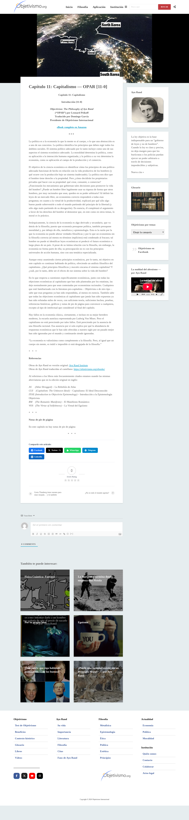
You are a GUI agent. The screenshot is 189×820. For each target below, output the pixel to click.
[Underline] (41, 534)
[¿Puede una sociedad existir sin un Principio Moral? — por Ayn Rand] (98, 681)
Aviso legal (148, 773)
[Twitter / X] (24, 776)
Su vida (62, 725)
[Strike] (45, 534)
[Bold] (33, 534)
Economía (148, 725)
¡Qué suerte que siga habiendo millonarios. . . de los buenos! (43, 669)
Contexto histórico (25, 738)
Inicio (69, 6)
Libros (18, 751)
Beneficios (20, 732)
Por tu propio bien (35, 622)
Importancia (64, 732)
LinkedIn (38, 457)
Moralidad (148, 738)
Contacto (147, 760)
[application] (147, 286)
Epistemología (107, 732)
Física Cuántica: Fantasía (40, 576)
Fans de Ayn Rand (67, 757)
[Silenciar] (156, 294)
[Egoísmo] (98, 635)
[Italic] (37, 534)
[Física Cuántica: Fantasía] (45, 590)
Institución (116, 6)
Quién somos (149, 753)
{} (68, 534)
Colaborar (148, 766)
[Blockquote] (56, 534)
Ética (103, 738)
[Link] (64, 534)
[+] (71, 534)
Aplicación (99, 6)
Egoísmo (83, 622)
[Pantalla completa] (161, 294)
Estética (104, 751)
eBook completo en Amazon (71, 127)
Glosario (19, 745)
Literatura (63, 738)
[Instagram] (40, 776)
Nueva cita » (137, 172)
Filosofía (82, 6)
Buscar (164, 7)
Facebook (38, 450)
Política (104, 745)
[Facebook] (17, 776)
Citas (60, 751)
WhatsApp (74, 450)
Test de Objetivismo (25, 725)
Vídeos (18, 757)
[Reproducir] (137, 294)
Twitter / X (56, 450)
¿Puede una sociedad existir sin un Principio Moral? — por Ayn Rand (98, 671)
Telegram (92, 450)
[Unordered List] (53, 534)
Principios (105, 757)
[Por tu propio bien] (45, 635)
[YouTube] (32, 776)
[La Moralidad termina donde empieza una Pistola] (98, 590)
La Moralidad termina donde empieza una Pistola (95, 578)
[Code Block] (60, 534)
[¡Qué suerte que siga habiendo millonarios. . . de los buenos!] (45, 681)
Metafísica (105, 725)
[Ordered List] (49, 534)
